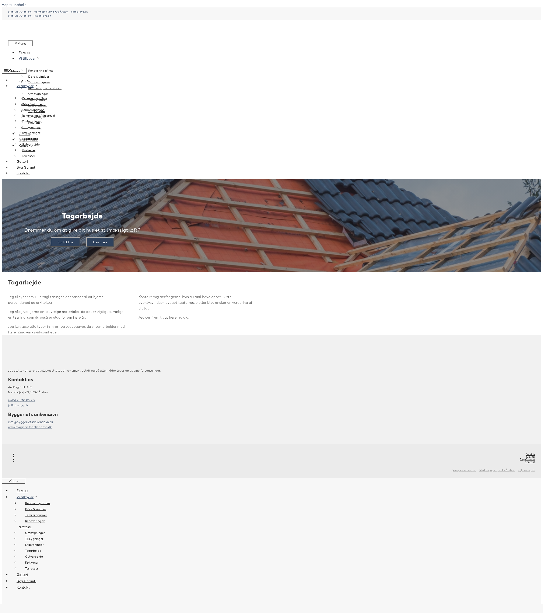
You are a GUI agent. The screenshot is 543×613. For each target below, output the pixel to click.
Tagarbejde (30, 138)
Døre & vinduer (38, 76)
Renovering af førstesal (38, 115)
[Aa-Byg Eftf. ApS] (21, 65)
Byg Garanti (26, 167)
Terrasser (28, 156)
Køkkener (28, 150)
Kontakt (23, 173)
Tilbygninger (31, 127)
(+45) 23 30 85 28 (20, 11)
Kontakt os (65, 242)
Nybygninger (31, 132)
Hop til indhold (14, 4)
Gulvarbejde (31, 144)
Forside (22, 80)
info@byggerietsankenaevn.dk (30, 422)
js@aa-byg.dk (79, 11)
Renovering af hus (40, 70)
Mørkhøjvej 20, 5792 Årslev (51, 11)
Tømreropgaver (39, 82)
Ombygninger (32, 121)
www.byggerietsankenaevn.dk (30, 427)
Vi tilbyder (25, 85)
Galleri (22, 161)
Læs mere (100, 242)
